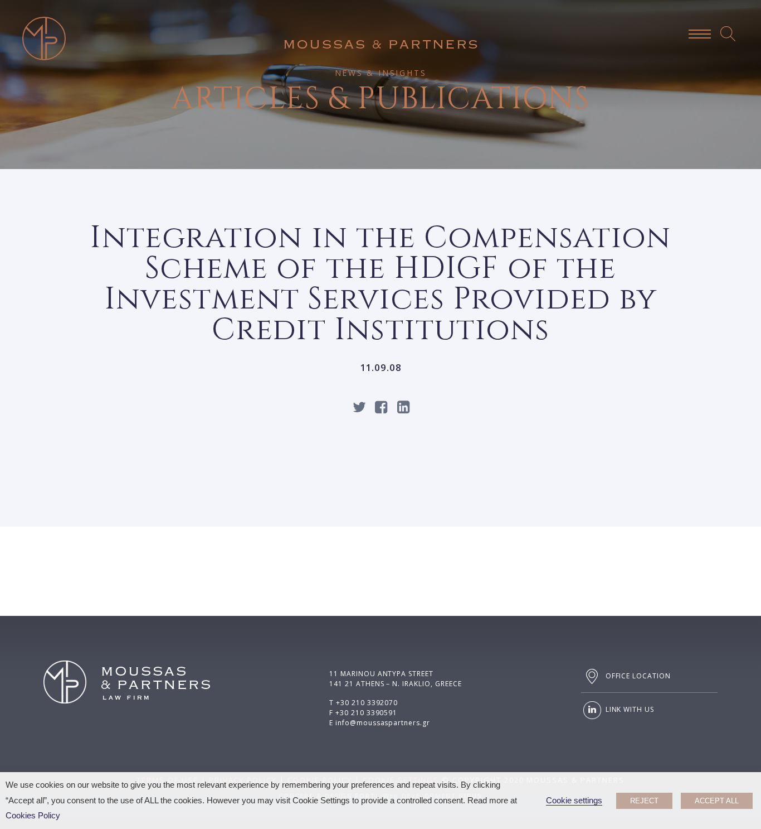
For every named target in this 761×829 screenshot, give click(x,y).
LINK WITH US (628, 710)
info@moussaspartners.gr (382, 722)
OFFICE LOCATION (637, 676)
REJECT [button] (644, 801)
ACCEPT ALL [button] (717, 801)
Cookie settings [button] (574, 800)
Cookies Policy (33, 815)
